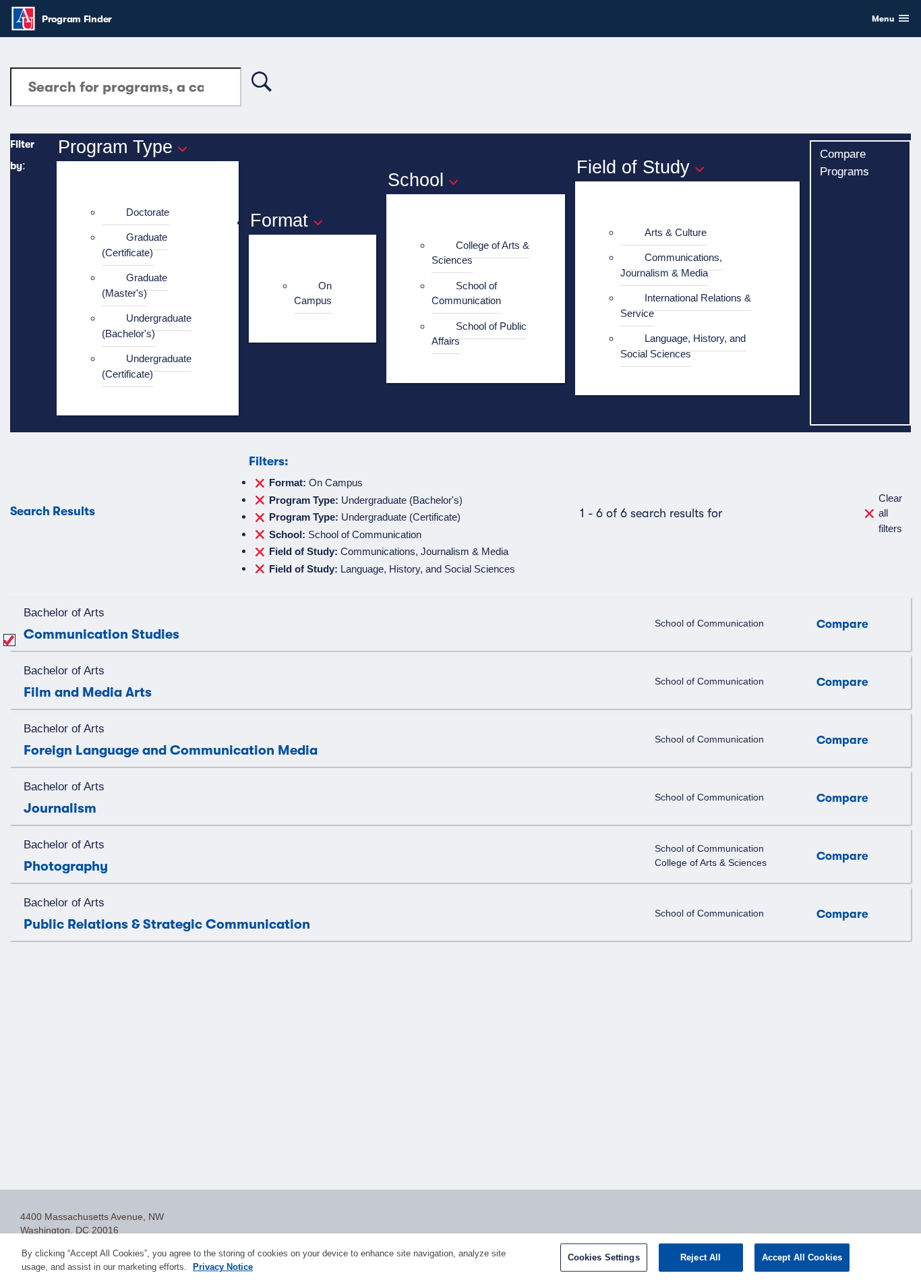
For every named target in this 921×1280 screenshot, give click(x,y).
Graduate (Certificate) (134, 244)
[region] (460, 1256)
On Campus (313, 293)
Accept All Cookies (802, 1257)
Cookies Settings (604, 1257)
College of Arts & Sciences (480, 252)
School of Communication (466, 293)
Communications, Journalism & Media (671, 265)
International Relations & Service (685, 305)
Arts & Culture (676, 232)
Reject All (700, 1257)
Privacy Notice (223, 1266)
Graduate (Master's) (134, 285)
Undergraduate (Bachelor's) (146, 325)
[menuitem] (153, 213)
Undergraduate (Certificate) (146, 366)
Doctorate (147, 212)
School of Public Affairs (479, 333)
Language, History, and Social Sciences (683, 345)
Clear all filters (890, 513)
